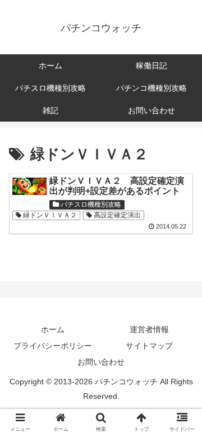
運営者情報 (149, 329)
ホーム (53, 329)
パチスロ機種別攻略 (90, 204)
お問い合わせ (101, 361)
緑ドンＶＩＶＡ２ (49, 215)
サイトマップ (149, 345)
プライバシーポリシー (52, 345)
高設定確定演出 (116, 215)
